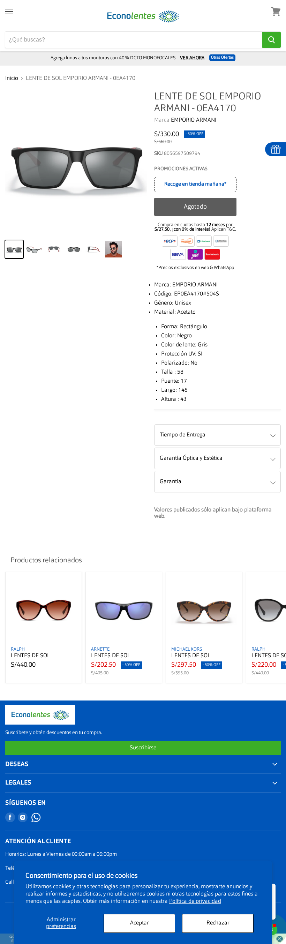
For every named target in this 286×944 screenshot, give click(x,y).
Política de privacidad (195, 901)
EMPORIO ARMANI (193, 120)
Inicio (11, 78)
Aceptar (139, 923)
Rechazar (217, 923)
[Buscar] (271, 40)
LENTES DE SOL (30, 656)
